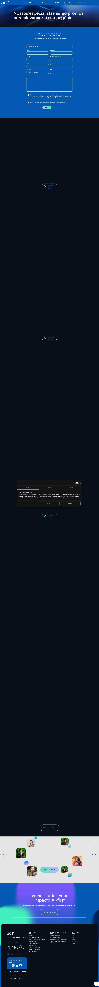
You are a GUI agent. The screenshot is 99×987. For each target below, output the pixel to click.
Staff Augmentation (55, 935)
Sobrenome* (53, 50)
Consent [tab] (28, 487)
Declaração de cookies (16, 975)
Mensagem (29, 76)
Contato (69, 2)
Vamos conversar (49, 828)
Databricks (75, 943)
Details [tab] (49, 487)
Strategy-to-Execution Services (58, 939)
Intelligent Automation (34, 937)
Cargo (28, 63)
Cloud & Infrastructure (35, 949)
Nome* (28, 50)
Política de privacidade (16, 971)
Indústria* (29, 69)
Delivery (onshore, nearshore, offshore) (58, 942)
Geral (73, 935)
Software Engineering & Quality (37, 939)
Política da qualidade (16, 978)
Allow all (70, 503)
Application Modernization (36, 947)
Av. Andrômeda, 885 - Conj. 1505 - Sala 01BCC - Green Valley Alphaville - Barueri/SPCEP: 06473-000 (16, 947)
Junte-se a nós (49, 870)
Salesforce (74, 941)
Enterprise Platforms (34, 943)
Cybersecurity (32, 945)
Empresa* (52, 63)
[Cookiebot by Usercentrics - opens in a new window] (74, 483)
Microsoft (74, 939)
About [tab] (71, 487)
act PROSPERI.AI (33, 951)
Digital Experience (33, 941)
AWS (73, 937)
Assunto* (29, 44)
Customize (48, 503)
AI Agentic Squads (55, 937)
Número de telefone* (55, 56)
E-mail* (28, 56)
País (51, 69)
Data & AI (31, 935)
